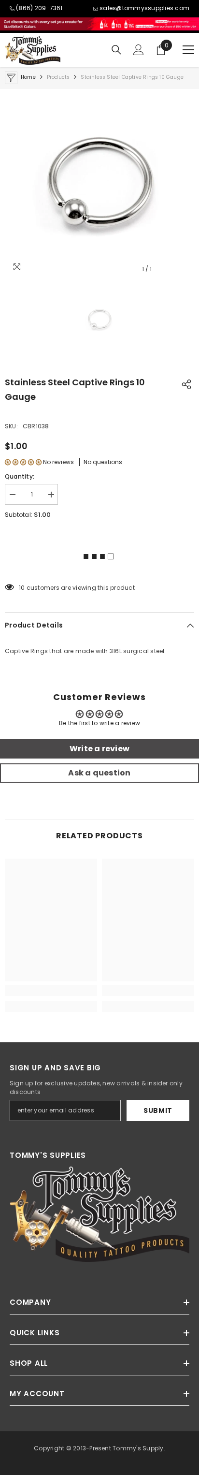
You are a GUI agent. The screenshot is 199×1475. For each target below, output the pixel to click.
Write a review (99, 748)
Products (58, 77)
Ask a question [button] (99, 772)
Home (28, 77)
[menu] (188, 50)
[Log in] (138, 49)
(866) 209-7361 (39, 8)
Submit (157, 1110)
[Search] (116, 50)
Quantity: (19, 476)
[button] (23, 462)
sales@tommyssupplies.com (144, 8)
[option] (99, 183)
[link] (51, 990)
